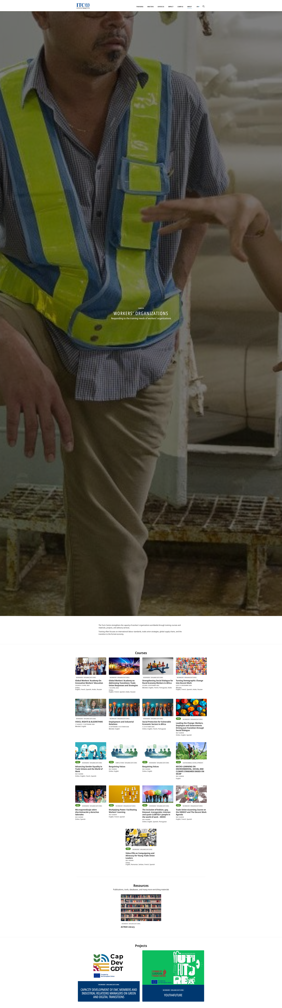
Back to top (277, 1005)
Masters (150, 7)
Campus (180, 7)
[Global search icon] (203, 6)
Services (161, 7)
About (189, 7)
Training (139, 7)
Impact (170, 7)
